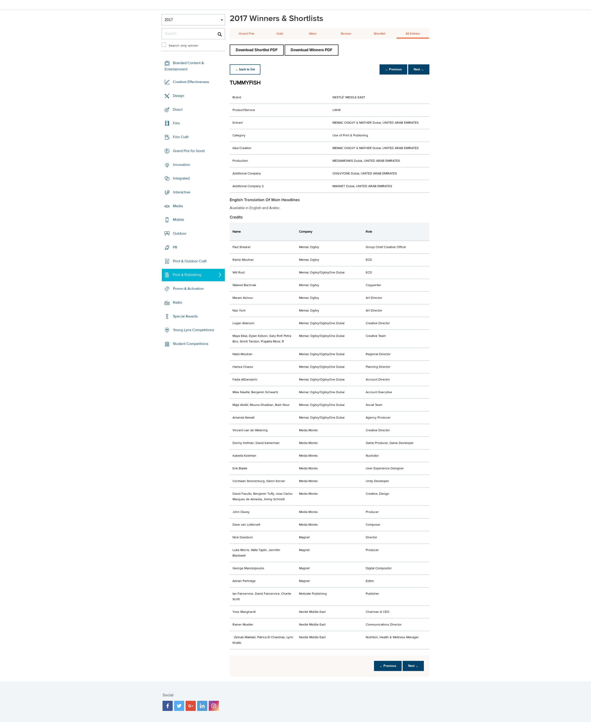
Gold (279, 34)
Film (176, 123)
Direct (178, 109)
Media (178, 206)
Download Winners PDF (311, 50)
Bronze (346, 34)
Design (178, 95)
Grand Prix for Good (189, 151)
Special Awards (185, 316)
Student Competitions (190, 344)
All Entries (413, 34)
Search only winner (183, 46)
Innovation (181, 164)
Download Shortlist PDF (257, 50)
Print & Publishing (187, 275)
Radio (177, 302)
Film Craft (181, 137)
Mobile (178, 219)
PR (175, 247)
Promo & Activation (188, 288)
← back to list (245, 69)
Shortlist (379, 34)
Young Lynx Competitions (193, 330)
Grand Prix (246, 34)
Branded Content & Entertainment (184, 66)
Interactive (181, 192)
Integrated (181, 178)
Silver (313, 34)
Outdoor (179, 233)
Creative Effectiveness (191, 82)
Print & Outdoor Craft (190, 261)
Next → (419, 69)
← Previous (393, 69)
